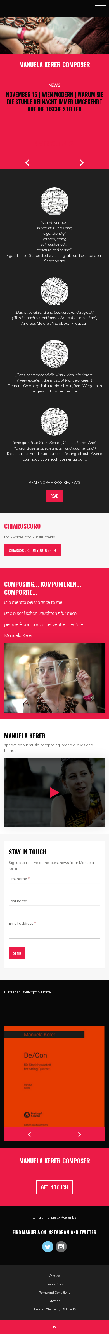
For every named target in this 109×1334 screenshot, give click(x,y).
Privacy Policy (54, 1284)
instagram (61, 1246)
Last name (19, 900)
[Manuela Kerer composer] (15, 8)
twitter (47, 1246)
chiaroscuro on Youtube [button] (30, 550)
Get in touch (54, 1187)
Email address (22, 923)
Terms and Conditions (54, 1292)
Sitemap (54, 1301)
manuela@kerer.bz (60, 1217)
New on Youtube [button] (51, 143)
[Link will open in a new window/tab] (54, 1076)
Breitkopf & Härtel (36, 991)
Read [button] (54, 496)
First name (19, 878)
